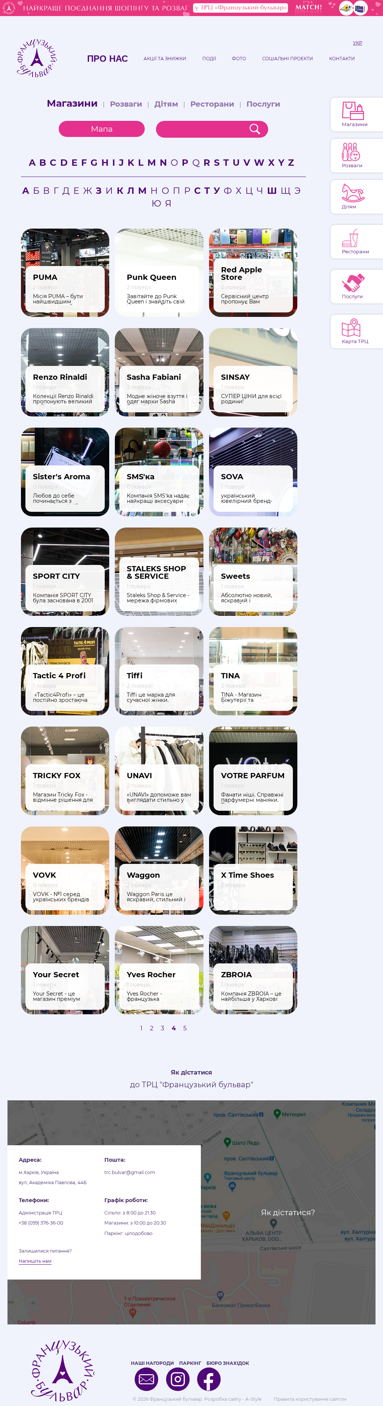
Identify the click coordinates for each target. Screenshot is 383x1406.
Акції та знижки (165, 58)
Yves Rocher (151, 974)
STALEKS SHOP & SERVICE (156, 572)
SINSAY (235, 377)
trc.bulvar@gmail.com (129, 1172)
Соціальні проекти (287, 58)
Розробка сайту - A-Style (232, 1399)
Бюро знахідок (227, 1363)
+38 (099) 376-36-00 (41, 1223)
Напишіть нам (35, 1261)
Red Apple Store (241, 273)
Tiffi (135, 675)
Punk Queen (152, 277)
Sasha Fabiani (154, 377)
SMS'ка (140, 476)
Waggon (143, 875)
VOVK (44, 875)
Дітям (166, 104)
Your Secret (56, 974)
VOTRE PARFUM (253, 775)
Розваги (126, 104)
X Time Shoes (247, 875)
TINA (230, 675)
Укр (357, 43)
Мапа (102, 129)
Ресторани (212, 104)
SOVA (232, 476)
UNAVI (139, 775)
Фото (239, 58)
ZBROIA (236, 974)
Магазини (72, 103)
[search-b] (255, 129)
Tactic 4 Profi (59, 675)
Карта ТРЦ (355, 341)
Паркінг (190, 1363)
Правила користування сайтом (310, 1399)
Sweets (235, 576)
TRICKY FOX (56, 775)
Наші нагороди (152, 1363)
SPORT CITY (56, 576)
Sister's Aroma (61, 476)
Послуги (263, 104)
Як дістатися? (288, 1212)
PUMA (45, 277)
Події (209, 58)
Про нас (107, 58)
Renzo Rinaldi (60, 377)
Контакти (342, 58)
